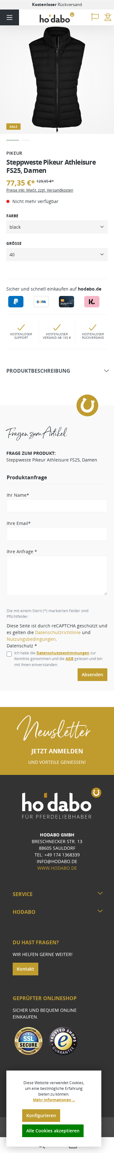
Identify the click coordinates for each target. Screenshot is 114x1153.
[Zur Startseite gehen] (57, 17)
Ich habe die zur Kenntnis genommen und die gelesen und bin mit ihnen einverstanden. (58, 658)
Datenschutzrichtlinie (58, 632)
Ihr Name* (18, 495)
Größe (14, 243)
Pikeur (14, 153)
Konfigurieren (41, 1115)
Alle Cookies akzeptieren (52, 1131)
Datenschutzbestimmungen (62, 653)
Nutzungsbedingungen (31, 639)
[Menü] (9, 17)
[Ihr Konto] (107, 17)
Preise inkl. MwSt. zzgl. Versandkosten (39, 190)
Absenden (92, 674)
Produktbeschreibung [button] (38, 371)
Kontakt (25, 969)
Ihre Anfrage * (22, 551)
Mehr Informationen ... (54, 1100)
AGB (69, 658)
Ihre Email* (19, 523)
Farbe (12, 216)
